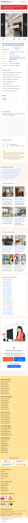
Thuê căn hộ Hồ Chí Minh (6, 414)
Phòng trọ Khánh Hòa (5, 393)
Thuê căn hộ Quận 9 (7, 294)
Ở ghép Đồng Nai (4, 448)
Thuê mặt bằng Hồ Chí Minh (6, 428)
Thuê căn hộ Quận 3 (7, 283)
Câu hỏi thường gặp (5, 483)
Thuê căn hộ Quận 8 (7, 292)
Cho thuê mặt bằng (6, 426)
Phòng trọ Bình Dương (5, 388)
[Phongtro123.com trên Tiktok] (11, 505)
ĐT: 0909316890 (8, 359)
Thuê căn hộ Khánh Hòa (5, 423)
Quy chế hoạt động (4, 473)
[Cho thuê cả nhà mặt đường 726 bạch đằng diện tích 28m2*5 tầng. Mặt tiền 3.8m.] (7, 240)
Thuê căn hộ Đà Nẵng (5, 419)
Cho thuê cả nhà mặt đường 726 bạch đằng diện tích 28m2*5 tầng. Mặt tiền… (7, 247)
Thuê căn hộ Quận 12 (7, 299)
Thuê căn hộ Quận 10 (7, 296)
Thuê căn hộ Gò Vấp (7, 305)
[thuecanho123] (7, 464)
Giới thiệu (3, 471)
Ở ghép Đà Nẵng (4, 443)
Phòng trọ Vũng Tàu (5, 392)
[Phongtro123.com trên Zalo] (6, 505)
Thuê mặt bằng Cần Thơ (5, 433)
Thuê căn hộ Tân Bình (7, 308)
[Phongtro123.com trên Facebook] (2, 505)
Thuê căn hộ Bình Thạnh (8, 301)
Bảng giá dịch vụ (4, 487)
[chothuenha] (20, 461)
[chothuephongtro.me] (20, 464)
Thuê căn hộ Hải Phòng (5, 421)
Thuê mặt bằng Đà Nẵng (5, 431)
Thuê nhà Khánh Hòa (5, 409)
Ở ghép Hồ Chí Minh (5, 440)
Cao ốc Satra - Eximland (14, 56)
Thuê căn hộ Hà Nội (4, 416)
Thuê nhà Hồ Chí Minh (5, 398)
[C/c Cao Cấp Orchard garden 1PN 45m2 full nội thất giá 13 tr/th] (20, 212)
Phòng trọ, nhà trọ (6, 379)
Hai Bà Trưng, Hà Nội (6, 251)
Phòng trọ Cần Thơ (4, 386)
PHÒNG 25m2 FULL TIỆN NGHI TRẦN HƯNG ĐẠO (20, 247)
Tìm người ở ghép (5, 438)
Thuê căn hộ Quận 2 (7, 281)
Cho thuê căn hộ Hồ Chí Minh (9, 177)
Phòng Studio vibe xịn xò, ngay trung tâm (20, 266)
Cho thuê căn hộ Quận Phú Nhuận (16, 51)
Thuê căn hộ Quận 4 (7, 285)
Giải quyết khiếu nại (5, 490)
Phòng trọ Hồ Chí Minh (5, 381)
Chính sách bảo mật (4, 476)
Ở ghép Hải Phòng (4, 450)
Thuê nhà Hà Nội (4, 400)
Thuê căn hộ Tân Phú (7, 310)
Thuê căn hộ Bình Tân (7, 303)
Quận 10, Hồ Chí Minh (19, 270)
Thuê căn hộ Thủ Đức (7, 312)
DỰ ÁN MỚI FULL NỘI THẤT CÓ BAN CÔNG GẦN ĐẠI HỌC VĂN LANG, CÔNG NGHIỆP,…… (7, 266)
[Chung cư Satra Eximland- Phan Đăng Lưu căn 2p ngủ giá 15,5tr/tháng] (7, 191)
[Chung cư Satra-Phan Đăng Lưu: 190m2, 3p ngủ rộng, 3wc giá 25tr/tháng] (20, 191)
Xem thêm (16, 154)
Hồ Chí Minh (12, 53)
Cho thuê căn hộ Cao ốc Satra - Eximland (12, 169)
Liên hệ (2, 478)
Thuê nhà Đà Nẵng (4, 404)
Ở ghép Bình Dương (5, 445)
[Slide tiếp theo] (25, 24)
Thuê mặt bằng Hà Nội (5, 429)
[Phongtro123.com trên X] (9, 505)
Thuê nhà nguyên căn (6, 396)
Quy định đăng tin (4, 489)
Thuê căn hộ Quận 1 (7, 279)
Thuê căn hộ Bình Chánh (8, 314)
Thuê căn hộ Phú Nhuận (8, 307)
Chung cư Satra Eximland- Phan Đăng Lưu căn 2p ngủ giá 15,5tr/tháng (7, 198)
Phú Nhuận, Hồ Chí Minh (7, 204)
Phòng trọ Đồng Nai (5, 390)
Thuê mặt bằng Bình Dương (6, 435)
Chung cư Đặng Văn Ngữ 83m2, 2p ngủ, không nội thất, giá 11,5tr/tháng (7, 219)
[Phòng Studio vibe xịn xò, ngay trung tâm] (20, 259)
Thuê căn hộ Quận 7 (7, 290)
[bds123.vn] (7, 461)
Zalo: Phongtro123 (15, 366)
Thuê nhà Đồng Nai (4, 405)
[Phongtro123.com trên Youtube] (4, 505)
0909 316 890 (8, 513)
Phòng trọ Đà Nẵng (4, 384)
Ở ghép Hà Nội (4, 441)
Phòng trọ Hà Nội (4, 383)
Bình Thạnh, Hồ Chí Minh (7, 270)
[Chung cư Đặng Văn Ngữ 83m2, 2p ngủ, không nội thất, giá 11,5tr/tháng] (7, 212)
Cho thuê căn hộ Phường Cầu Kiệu (10, 172)
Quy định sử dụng (4, 475)
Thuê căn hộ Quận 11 (7, 297)
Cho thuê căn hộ (5, 412)
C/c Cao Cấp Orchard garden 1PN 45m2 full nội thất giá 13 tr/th (20, 219)
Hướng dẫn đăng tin (5, 485)
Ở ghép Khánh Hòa (4, 452)
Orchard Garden (18, 223)
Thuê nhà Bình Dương (5, 402)
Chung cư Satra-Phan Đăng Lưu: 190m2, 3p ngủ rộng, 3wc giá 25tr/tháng (20, 198)
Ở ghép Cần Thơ (4, 447)
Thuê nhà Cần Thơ (4, 407)
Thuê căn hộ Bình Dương (6, 417)
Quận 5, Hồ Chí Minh (19, 251)
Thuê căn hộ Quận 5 (7, 286)
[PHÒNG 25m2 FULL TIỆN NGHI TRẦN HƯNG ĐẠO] (20, 240)
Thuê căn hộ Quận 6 (7, 288)
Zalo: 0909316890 (20, 359)
